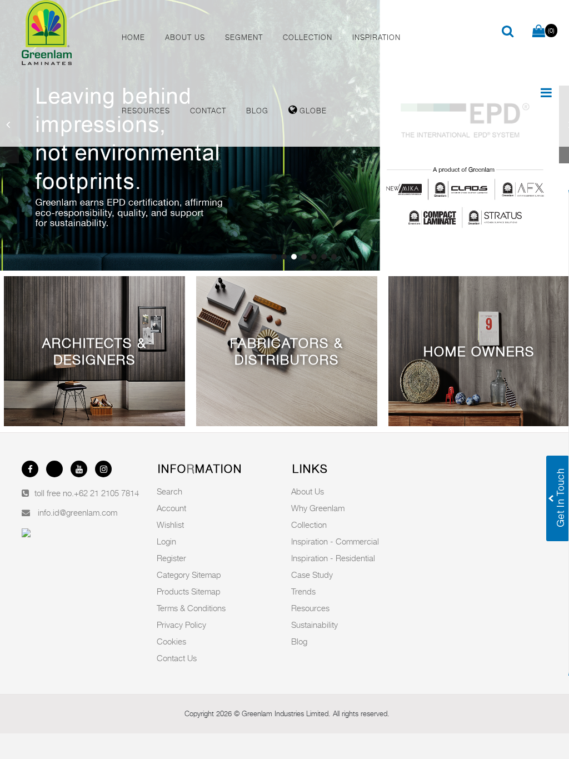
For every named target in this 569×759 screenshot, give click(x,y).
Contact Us (177, 658)
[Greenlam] (62, 34)
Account (171, 508)
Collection (309, 525)
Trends (303, 591)
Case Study (312, 575)
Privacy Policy (181, 625)
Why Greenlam (318, 508)
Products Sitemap (189, 591)
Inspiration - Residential (333, 558)
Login (166, 541)
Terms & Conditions (191, 608)
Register (171, 558)
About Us (307, 491)
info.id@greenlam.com (77, 512)
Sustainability (314, 625)
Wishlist (170, 525)
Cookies (171, 641)
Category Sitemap (189, 575)
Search (169, 491)
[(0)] (538, 31)
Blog (299, 641)
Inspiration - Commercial (335, 541)
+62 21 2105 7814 (106, 493)
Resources (310, 608)
